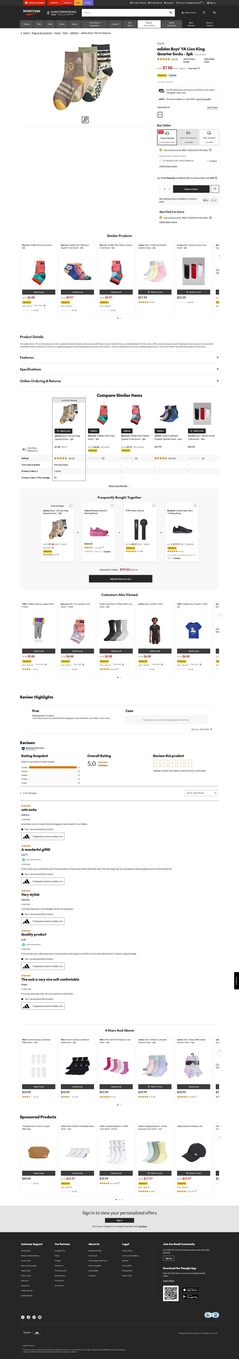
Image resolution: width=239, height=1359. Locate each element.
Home (26, 33)
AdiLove (25, 814)
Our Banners (59, 1286)
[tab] (167, 137)
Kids (50, 24)
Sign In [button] (213, 3)
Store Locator (26, 1276)
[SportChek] (67, 3)
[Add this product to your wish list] (215, 189)
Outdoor (115, 24)
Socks (57, 33)
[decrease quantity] (159, 189)
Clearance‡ (162, 75)
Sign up (168, 1258)
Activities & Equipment (94, 24)
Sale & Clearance (171, 24)
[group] (38, 302)
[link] (168, 59)
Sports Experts (60, 1276)
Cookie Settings (27, 1295)
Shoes (62, 24)
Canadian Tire (60, 1251)
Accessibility (127, 1266)
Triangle (58, 1261)
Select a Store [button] (191, 189)
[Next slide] (219, 255)
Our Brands (93, 1256)
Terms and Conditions (130, 1256)
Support (170, 3)
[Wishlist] (203, 12)
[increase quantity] (169, 189)
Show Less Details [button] (118, 486)
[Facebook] (22, 1317)
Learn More (168, 1280)
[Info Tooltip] (199, 68)
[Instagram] (34, 1317)
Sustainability (93, 1271)
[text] (38, 310)
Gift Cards (24, 1281)
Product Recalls (27, 1291)
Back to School (209, 24)
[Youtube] (39, 1317)
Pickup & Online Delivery (30, 1256)
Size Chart (212, 107)
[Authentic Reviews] (33, 749)
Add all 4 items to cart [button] (120, 579)
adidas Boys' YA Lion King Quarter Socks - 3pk (181, 51)
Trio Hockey (59, 1281)
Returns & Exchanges (29, 1266)
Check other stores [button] (168, 166)
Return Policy (127, 1276)
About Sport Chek (95, 1251)
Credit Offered (139, 3)
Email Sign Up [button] (156, 3)
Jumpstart (92, 1276)
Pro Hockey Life (61, 1271)
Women (26, 24)
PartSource (59, 1266)
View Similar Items (209, 60)
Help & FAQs (25, 1271)
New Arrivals (191, 24)
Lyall (23, 939)
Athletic (74, 33)
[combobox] (203, 793)
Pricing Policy (127, 1271)
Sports (75, 24)
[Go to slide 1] (85, 120)
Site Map (125, 1261)
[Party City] (88, 3)
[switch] (26, 449)
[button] (171, 12)
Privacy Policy (127, 1251)
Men (39, 24)
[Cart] (214, 12)
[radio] (160, 114)
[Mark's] (78, 3)
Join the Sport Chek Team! (98, 1261)
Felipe (24, 984)
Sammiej (25, 899)
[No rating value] (94, 458)
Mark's (57, 1256)
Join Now (142, 1226)
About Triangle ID (95, 1266)
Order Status (190, 12)
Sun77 (24, 854)
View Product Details (189, 60)
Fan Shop (130, 24)
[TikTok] (28, 1317)
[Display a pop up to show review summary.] (103, 548)
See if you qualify (204, 99)
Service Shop (25, 1261)
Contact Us (25, 1286)
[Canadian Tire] (54, 3)
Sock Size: (162, 107)
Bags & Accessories (149, 24)
